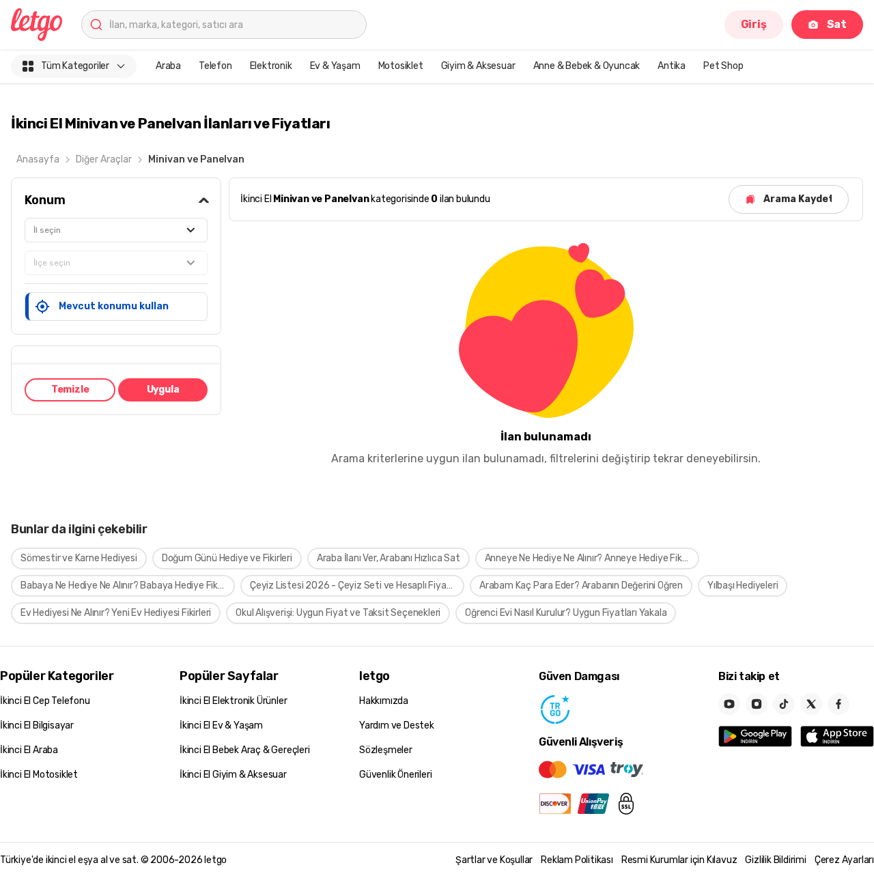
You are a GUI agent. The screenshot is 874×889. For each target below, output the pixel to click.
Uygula (163, 389)
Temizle (70, 389)
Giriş (754, 24)
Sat (837, 24)
